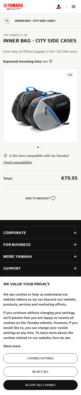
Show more (12, 345)
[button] (73, 7)
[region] (40, 336)
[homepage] (13, 6)
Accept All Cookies (40, 385)
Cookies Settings (40, 358)
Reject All (40, 372)
